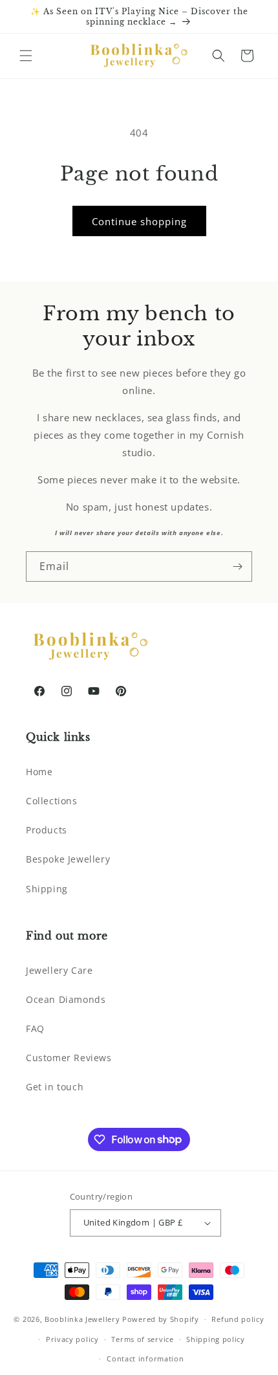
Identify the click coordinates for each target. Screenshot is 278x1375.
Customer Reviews (69, 1057)
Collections (52, 801)
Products (46, 830)
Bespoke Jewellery (68, 859)
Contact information (145, 1358)
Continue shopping (139, 221)
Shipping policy (215, 1339)
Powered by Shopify (160, 1319)
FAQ (35, 1028)
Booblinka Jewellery (83, 1319)
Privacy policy (72, 1339)
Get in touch (54, 1087)
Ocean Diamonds (65, 999)
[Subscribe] (237, 566)
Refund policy (237, 1319)
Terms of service (142, 1339)
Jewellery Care (59, 970)
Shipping (47, 889)
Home (39, 771)
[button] (26, 55)
